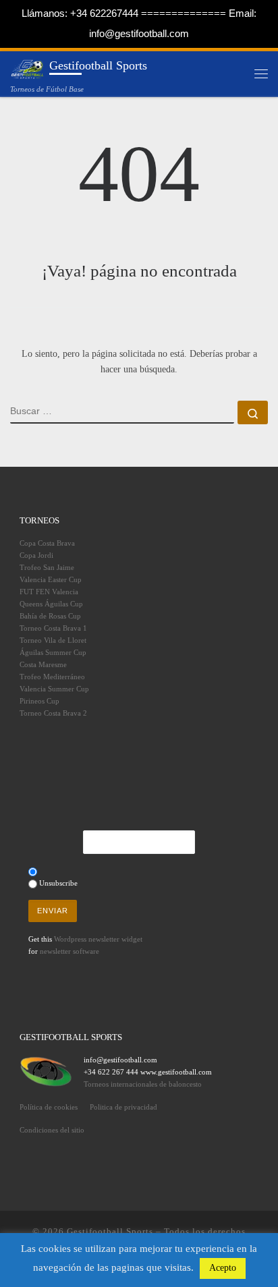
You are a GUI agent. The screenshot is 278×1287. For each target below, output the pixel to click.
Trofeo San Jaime (47, 567)
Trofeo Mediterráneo (52, 677)
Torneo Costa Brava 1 (53, 628)
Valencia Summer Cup (54, 689)
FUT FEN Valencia (49, 592)
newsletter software (69, 951)
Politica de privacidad (123, 1107)
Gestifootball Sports (110, 1231)
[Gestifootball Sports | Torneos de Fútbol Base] (27, 67)
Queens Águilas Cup (51, 604)
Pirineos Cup (39, 701)
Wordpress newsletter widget (98, 939)
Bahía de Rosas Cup (50, 616)
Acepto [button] (222, 1268)
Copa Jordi (36, 555)
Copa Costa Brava (47, 543)
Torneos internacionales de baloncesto (143, 1084)
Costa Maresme (43, 664)
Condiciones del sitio (52, 1130)
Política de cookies (49, 1107)
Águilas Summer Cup (53, 652)
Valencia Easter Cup (51, 579)
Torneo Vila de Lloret (53, 640)
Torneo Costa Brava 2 (53, 713)
